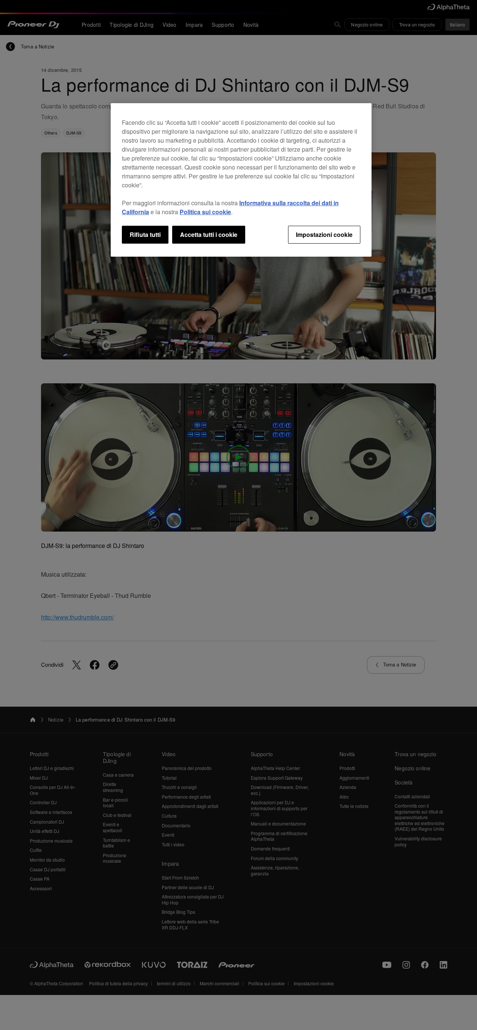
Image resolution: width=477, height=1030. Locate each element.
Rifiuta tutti (145, 234)
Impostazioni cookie (324, 234)
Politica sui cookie (205, 211)
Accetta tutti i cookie (208, 234)
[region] (241, 180)
